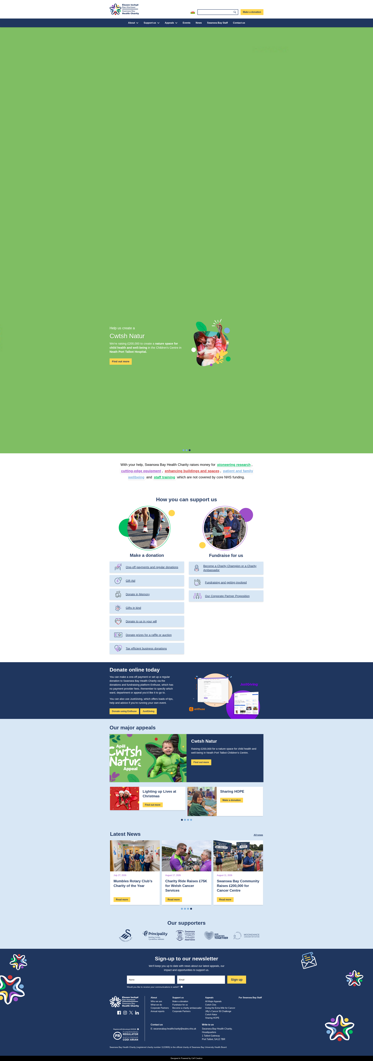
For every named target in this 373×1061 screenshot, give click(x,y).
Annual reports (157, 1011)
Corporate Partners (160, 1008)
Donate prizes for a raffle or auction (149, 635)
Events (186, 23)
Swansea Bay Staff (217, 23)
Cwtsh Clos (210, 1004)
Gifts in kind (133, 607)
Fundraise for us (180, 1004)
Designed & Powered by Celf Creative (186, 1058)
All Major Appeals (213, 1001)
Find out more (120, 361)
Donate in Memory (138, 594)
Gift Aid (130, 580)
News (199, 23)
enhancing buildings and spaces (192, 471)
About (131, 23)
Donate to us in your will (141, 621)
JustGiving (148, 711)
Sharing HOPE (212, 1018)
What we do (156, 1004)
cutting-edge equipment (141, 471)
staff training (164, 477)
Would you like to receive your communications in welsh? (153, 987)
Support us (150, 23)
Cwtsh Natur (211, 1014)
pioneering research (234, 465)
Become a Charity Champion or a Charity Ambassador (229, 568)
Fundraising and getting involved (226, 582)
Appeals (169, 23)
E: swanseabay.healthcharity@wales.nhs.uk (173, 1028)
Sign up (236, 979)
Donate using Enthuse (124, 711)
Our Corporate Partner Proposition (227, 596)
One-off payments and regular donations (152, 567)
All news (258, 835)
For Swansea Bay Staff (250, 997)
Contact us (239, 23)
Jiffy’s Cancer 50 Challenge (218, 1011)
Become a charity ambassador (187, 1008)
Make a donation (252, 12)
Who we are (156, 1001)
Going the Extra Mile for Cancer (220, 1008)
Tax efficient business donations (146, 648)
